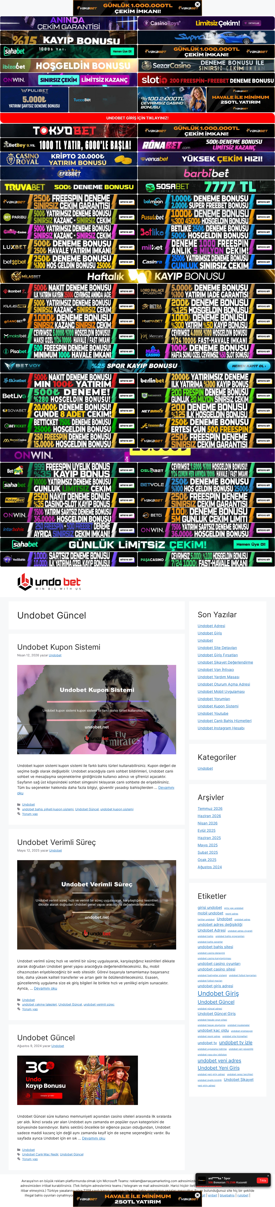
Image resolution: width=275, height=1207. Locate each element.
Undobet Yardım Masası (218, 677)
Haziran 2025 (209, 838)
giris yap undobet (233, 908)
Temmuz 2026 (210, 808)
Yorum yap (30, 814)
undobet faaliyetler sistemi (212, 975)
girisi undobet (210, 907)
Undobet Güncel (87, 809)
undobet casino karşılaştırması (214, 958)
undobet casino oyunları (219, 963)
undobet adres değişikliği (220, 924)
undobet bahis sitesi (215, 947)
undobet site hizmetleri (235, 1036)
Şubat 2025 (208, 852)
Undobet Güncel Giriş (217, 1013)
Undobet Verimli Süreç (56, 842)
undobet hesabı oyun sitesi (212, 1019)
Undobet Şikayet (239, 1079)
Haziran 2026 (209, 816)
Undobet (28, 804)
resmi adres (231, 913)
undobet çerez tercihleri (240, 1074)
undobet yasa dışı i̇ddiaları (212, 1054)
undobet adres (242, 919)
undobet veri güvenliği (241, 1049)
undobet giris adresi (215, 986)
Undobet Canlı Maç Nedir (40, 1154)
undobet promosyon (242, 1031)
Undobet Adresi (211, 626)
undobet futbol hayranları (243, 975)
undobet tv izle (235, 1042)
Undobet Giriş (210, 633)
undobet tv (207, 1043)
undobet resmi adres (209, 1036)
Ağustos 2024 (210, 867)
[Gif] (137, 276)
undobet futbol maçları (210, 980)
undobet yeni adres (219, 1060)
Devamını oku (45, 988)
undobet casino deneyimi (211, 953)
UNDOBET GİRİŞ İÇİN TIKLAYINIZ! (137, 118)
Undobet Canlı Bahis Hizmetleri (225, 721)
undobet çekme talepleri (39, 1004)
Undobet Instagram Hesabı (221, 728)
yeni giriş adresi (206, 1085)
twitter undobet (206, 919)
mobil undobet (210, 913)
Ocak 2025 (207, 860)
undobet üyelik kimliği (210, 1080)
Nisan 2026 (208, 823)
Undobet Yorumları (214, 699)
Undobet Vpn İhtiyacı (216, 670)
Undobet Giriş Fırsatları (218, 655)
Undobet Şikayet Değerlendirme (225, 662)
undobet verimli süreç (99, 1004)
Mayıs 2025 (208, 845)
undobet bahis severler (210, 941)
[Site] (68, 201)
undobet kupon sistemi (116, 809)
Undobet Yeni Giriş (219, 1068)
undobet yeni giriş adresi (211, 1074)
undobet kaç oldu (213, 1030)
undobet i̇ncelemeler (239, 1025)
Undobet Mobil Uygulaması (221, 691)
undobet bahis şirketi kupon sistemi (47, 809)
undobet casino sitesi (216, 969)
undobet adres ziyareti (240, 931)
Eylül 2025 (206, 830)
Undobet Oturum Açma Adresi (224, 684)
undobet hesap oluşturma (211, 1025)
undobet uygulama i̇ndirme (212, 1049)
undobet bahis (205, 936)
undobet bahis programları (229, 936)
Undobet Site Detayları (217, 648)
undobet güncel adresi (210, 1008)
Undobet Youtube (213, 713)
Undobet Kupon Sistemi (58, 646)
